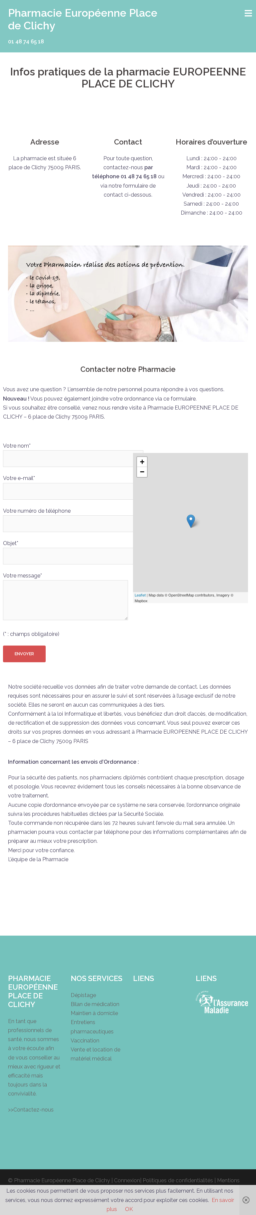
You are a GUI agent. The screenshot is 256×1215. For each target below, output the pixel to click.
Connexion (127, 1180)
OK (129, 1209)
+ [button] (142, 462)
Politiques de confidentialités (178, 1180)
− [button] (142, 472)
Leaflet (140, 594)
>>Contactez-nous (31, 1110)
